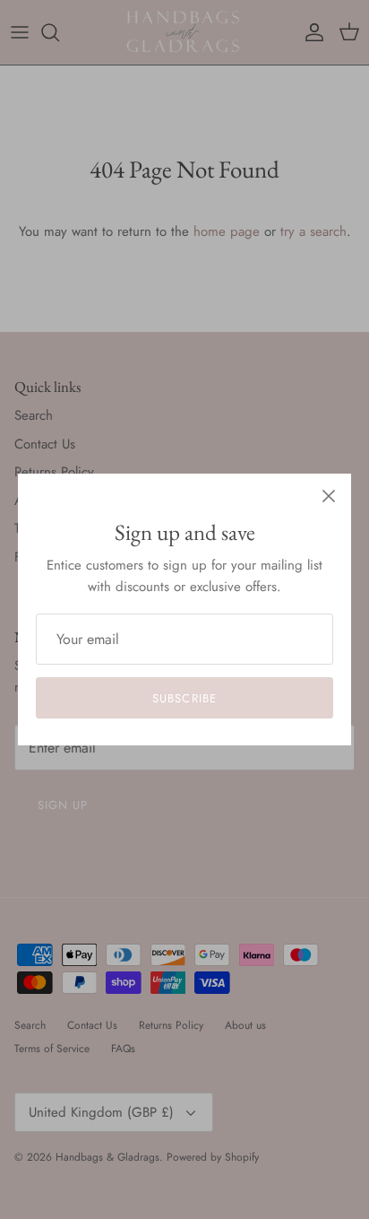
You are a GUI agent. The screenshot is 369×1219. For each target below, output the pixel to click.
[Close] (328, 496)
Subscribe (184, 698)
